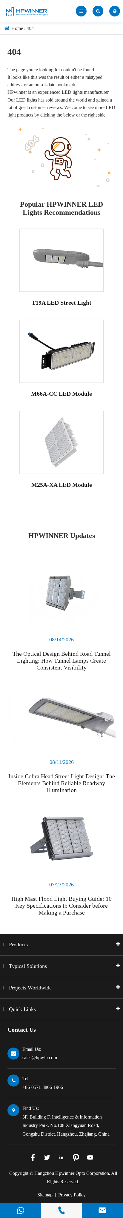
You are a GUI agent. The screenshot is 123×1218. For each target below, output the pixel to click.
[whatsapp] (20, 1210)
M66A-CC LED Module (61, 393)
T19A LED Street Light (61, 302)
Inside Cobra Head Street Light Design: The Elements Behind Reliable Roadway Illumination (61, 783)
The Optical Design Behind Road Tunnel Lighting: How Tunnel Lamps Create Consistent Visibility (62, 660)
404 (30, 28)
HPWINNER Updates (61, 536)
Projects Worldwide (30, 988)
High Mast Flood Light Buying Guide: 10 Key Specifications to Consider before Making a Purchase (61, 905)
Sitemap (45, 1194)
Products (18, 944)
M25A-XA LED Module (61, 484)
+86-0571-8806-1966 (42, 1087)
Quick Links (22, 1009)
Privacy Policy (72, 1194)
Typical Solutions (28, 966)
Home (17, 28)
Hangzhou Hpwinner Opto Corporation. (72, 1173)
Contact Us (21, 1029)
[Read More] (61, 593)
